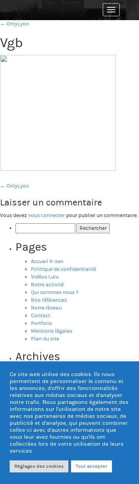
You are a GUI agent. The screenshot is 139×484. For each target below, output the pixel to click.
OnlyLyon (14, 186)
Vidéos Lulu (45, 277)
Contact (40, 316)
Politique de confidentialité (63, 269)
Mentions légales (51, 331)
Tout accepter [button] (91, 466)
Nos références (49, 300)
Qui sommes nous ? (54, 292)
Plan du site (45, 339)
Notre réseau (46, 308)
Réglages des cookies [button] (39, 466)
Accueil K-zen (47, 261)
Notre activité (47, 285)
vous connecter (46, 215)
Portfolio (41, 323)
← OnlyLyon (14, 24)
